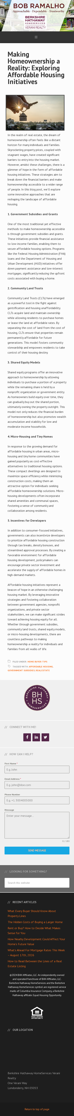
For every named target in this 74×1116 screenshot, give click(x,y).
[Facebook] (27, 737)
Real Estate (43, 670)
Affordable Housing (41, 666)
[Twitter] (45, 737)
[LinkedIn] (36, 737)
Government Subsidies (21, 670)
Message (9, 809)
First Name (11, 763)
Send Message (37, 850)
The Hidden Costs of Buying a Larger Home (35, 922)
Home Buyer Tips (37, 661)
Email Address (13, 778)
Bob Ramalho (37, 15)
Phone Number (12, 794)
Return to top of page (37, 1109)
